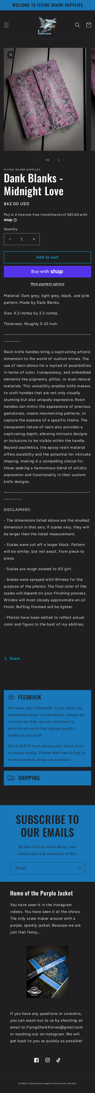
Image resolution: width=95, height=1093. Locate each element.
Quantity (10, 229)
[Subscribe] (79, 868)
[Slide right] (58, 160)
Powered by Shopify (65, 1083)
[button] (6, 25)
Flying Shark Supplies (40, 1083)
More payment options (48, 284)
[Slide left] (36, 160)
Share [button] (15, 658)
